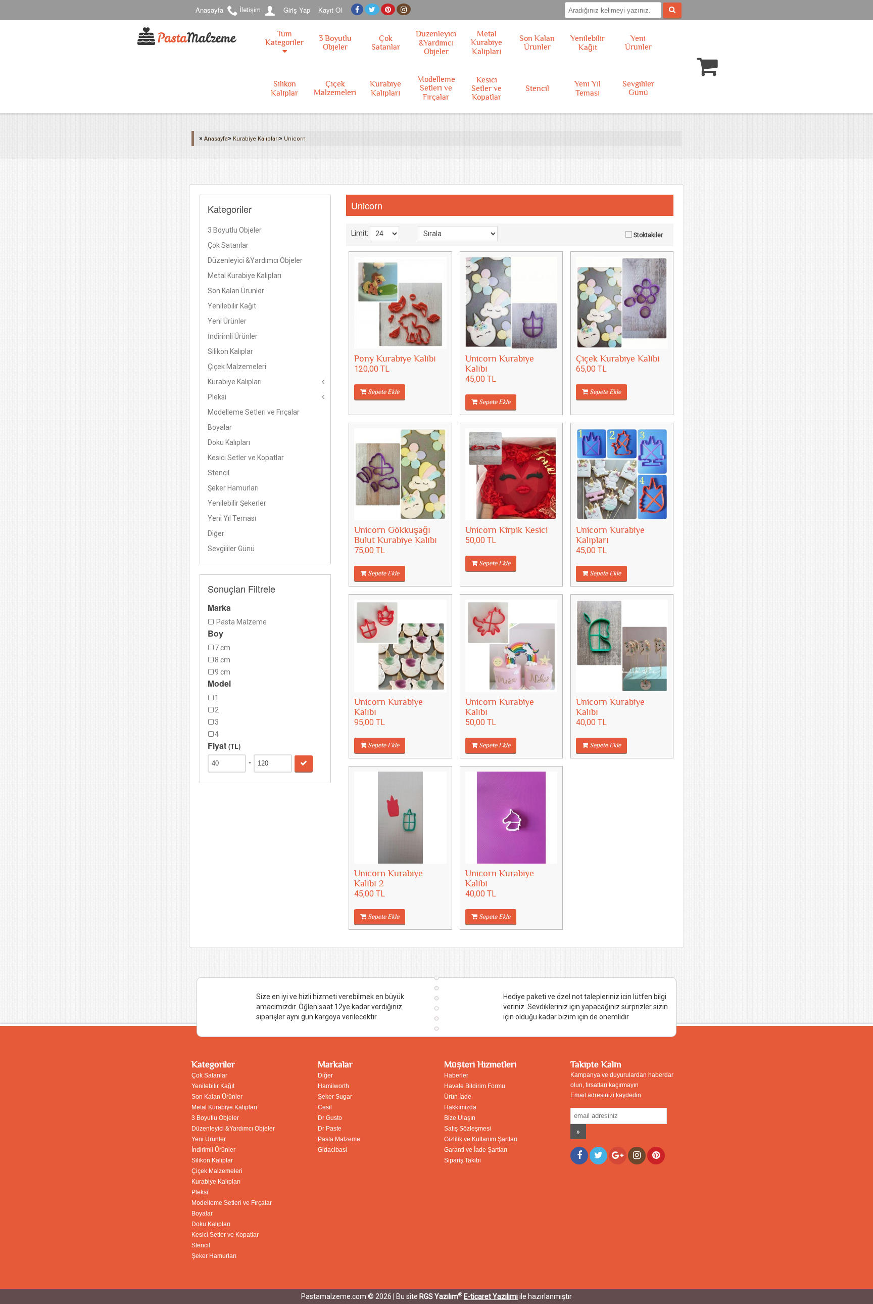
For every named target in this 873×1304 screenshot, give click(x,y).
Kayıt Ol (330, 10)
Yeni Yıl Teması (587, 89)
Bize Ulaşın (459, 1117)
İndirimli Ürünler (233, 336)
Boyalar (220, 427)
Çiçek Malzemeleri (335, 88)
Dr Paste (330, 1128)
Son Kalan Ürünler (537, 43)
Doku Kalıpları (229, 442)
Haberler (456, 1075)
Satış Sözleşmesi (467, 1128)
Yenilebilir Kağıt (587, 43)
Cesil (325, 1107)
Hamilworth (333, 1086)
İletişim (250, 10)
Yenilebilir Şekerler (237, 503)
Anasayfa (209, 10)
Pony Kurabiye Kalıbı (395, 359)
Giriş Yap (296, 10)
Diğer (216, 533)
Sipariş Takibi (462, 1160)
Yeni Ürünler (638, 43)
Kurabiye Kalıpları (385, 89)
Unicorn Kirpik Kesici (506, 530)
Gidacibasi (332, 1149)
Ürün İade (457, 1096)
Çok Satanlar (385, 43)
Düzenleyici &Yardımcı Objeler (436, 43)
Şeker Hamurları (233, 488)
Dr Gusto (330, 1117)
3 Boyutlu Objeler (335, 43)
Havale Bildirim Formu (474, 1086)
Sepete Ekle (382, 391)
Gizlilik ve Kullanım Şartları (480, 1139)
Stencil (537, 88)
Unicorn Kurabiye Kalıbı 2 (388, 878)
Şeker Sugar (335, 1096)
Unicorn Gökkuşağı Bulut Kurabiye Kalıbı (395, 535)
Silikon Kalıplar (284, 89)
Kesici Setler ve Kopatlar (486, 89)
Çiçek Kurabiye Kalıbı (618, 359)
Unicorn (295, 139)
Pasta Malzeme (339, 1139)
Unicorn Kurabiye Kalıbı (499, 364)
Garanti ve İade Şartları (475, 1149)
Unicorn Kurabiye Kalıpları (610, 535)
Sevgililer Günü (638, 88)
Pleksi (217, 397)
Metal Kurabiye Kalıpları (486, 43)
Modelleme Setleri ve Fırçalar (436, 88)
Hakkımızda (460, 1107)
